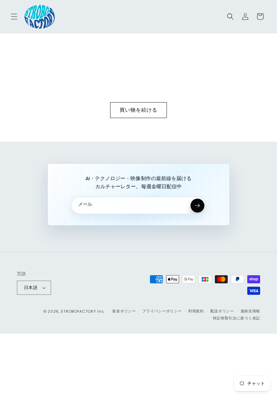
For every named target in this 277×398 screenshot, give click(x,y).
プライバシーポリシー (162, 311)
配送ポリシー (222, 311)
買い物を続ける (138, 109)
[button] (14, 16)
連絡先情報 (250, 311)
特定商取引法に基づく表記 (236, 318)
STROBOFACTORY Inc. (83, 311)
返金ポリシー (124, 311)
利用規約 (196, 311)
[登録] (197, 205)
